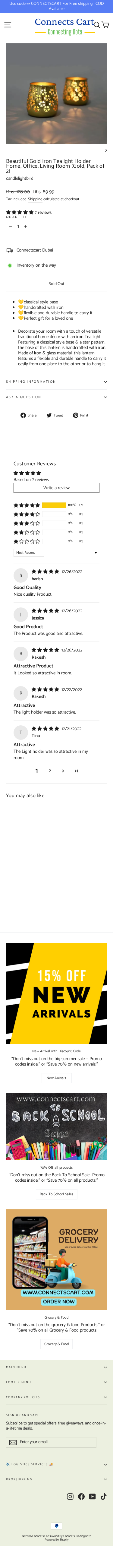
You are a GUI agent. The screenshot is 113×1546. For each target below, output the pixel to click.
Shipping (35, 199)
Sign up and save (22, 1415)
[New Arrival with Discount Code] (56, 993)
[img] (46, 571)
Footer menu (18, 1382)
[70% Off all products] (56, 1126)
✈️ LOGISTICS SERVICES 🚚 (29, 1464)
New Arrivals (56, 1078)
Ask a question (24, 397)
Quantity (16, 217)
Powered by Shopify (57, 1539)
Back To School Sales (57, 1194)
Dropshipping (19, 1479)
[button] (20, 212)
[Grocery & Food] (56, 1259)
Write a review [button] (56, 488)
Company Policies (23, 1397)
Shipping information (31, 382)
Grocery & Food (56, 1344)
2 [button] (50, 770)
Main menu (16, 1367)
